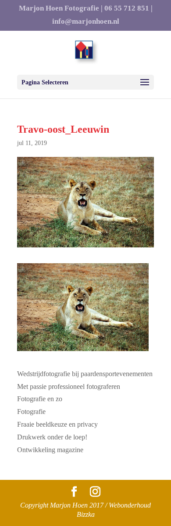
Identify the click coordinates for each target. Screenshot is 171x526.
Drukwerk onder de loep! (52, 437)
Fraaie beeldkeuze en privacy (57, 424)
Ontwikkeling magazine (50, 449)
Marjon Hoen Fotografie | (61, 8)
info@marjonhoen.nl (85, 21)
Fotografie (31, 411)
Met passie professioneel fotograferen (68, 386)
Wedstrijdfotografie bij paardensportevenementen (85, 373)
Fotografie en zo (39, 399)
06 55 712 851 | (128, 8)
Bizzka (86, 514)
